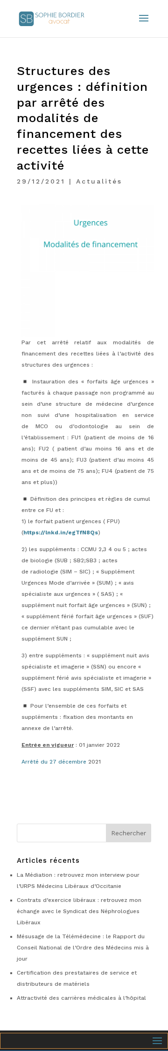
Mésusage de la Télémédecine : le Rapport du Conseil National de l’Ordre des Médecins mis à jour (83, 947)
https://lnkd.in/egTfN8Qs (60, 532)
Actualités (99, 181)
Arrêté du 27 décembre (53, 761)
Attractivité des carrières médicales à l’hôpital (81, 998)
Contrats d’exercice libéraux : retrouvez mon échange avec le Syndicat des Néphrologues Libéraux (79, 911)
